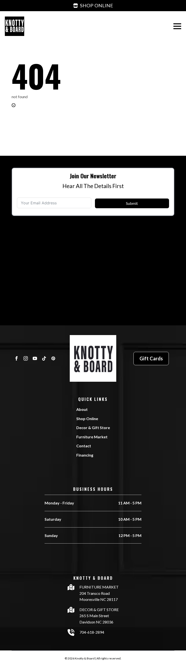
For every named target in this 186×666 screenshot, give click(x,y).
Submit (132, 203)
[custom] (44, 358)
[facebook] (16, 358)
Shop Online (87, 418)
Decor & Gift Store (93, 427)
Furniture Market (92, 436)
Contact (83, 445)
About (82, 409)
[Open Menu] (177, 26)
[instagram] (25, 358)
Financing (84, 455)
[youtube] (35, 358)
